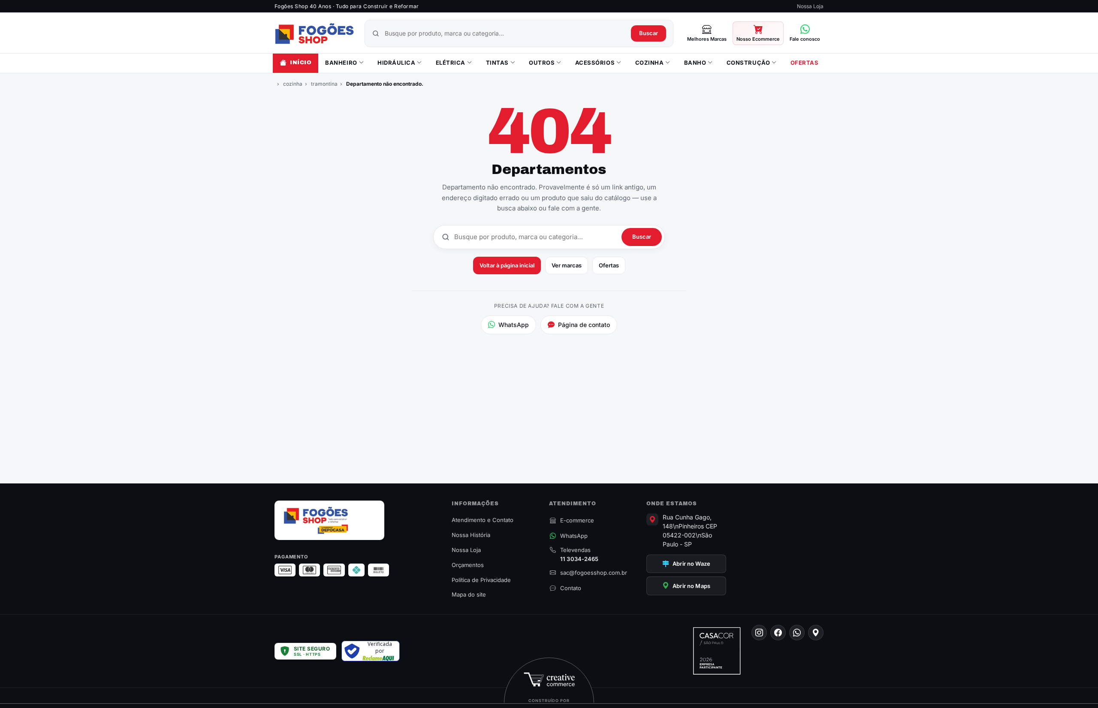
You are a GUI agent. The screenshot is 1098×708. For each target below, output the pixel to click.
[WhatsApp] (797, 632)
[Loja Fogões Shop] (314, 33)
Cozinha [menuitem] (649, 62)
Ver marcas (567, 265)
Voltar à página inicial (507, 265)
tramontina (324, 84)
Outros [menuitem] (542, 62)
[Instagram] (759, 632)
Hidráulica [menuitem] (396, 62)
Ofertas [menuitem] (804, 62)
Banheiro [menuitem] (341, 62)
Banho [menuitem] (695, 62)
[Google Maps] (816, 632)
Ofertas (609, 265)
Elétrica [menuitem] (450, 62)
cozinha (292, 84)
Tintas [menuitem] (497, 62)
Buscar (648, 33)
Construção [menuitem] (748, 62)
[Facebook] (778, 632)
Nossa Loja (810, 6)
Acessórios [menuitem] (595, 62)
